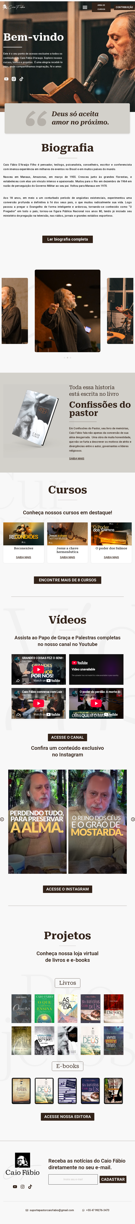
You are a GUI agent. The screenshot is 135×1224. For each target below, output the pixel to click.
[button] (85, 7)
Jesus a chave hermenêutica (67, 550)
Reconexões (23, 548)
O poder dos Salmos (111, 548)
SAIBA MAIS (76, 458)
